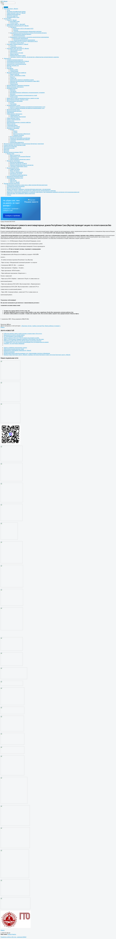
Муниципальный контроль (14, 111)
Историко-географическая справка (16, 11)
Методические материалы (14, 187)
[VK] (10, 401)
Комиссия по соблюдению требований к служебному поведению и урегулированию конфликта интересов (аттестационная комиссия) (43, 192)
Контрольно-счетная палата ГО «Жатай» (18, 25)
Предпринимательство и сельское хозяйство (19, 122)
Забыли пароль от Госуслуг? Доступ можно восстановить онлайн (21, 337)
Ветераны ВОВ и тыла (13, 17)
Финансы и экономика (13, 128)
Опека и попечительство (13, 119)
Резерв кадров (14, 96)
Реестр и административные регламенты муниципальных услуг (27, 108)
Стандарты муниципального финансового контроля (27, 31)
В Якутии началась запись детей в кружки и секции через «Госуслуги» (23, 333)
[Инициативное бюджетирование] (12, 629)
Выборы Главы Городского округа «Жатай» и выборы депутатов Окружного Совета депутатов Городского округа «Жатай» (37, 354)
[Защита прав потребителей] (12, 605)
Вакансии (12, 89)
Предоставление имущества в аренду (20, 159)
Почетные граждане (12, 15)
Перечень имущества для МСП (18, 163)
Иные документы (14, 170)
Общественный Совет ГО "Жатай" (16, 13)
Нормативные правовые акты (15, 177)
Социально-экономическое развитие (20, 139)
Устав (8, 10)
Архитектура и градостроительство (16, 64)
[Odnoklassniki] (10, 422)
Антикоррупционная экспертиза (15, 186)
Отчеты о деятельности (16, 172)
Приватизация (14, 84)
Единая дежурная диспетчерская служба (14, 145)
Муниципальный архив (13, 109)
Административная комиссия (15, 59)
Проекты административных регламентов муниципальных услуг (27, 106)
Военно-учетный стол (13, 65)
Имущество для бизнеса (13, 160)
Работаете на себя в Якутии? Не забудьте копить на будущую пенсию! (22, 340)
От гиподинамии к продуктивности (13, 336)
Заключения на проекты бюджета (22, 34)
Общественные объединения (18, 116)
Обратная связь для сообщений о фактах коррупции (21, 193)
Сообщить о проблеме (12, 215)
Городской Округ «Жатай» (11, 8)
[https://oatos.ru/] (14, 803)
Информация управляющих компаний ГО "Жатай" (17, 350)
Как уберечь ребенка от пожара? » (51, 325)
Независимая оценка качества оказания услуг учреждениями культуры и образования (27, 353)
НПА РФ (12, 179)
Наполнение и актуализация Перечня (20, 156)
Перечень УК (13, 82)
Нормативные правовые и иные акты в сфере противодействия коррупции (27, 185)
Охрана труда (10, 121)
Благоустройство (14, 74)
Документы (13, 27)
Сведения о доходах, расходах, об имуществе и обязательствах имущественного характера (34, 57)
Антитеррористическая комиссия (16, 62)
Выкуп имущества (15, 155)
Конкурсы (6, 149)
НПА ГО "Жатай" (15, 182)
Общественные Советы (13, 118)
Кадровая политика (12, 88)
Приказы (15, 30)
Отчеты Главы (14, 23)
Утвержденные (14, 71)
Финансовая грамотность (17, 142)
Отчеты (12, 102)
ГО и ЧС (9, 67)
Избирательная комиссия (13, 14)
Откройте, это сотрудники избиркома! (14, 343)
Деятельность (13, 51)
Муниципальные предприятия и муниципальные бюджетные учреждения (24, 143)
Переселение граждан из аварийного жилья (22, 79)
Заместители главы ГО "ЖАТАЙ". (16, 24)
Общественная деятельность (14, 114)
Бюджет (12, 129)
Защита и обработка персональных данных (15, 347)
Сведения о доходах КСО (17, 42)
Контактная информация (16, 162)
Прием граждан (14, 54)
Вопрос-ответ (10, 153)
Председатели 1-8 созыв (16, 52)
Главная (6, 7)
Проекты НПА (14, 69)
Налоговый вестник (9, 148)
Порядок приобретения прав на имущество (21, 165)
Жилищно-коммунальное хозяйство (16, 72)
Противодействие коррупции (12, 183)
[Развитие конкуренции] (12, 704)
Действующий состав (16, 50)
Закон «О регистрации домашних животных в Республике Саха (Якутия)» (24, 339)
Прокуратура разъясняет (10, 146)
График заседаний (15, 169)
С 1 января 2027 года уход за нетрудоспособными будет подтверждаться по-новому (26, 342)
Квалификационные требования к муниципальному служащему (27, 92)
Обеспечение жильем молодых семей (14, 349)
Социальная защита (12, 125)
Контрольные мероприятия (20, 38)
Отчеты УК (13, 78)
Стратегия (13, 141)
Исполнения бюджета (19, 35)
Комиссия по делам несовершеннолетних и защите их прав (23, 98)
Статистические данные (13, 126)
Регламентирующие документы (18, 175)
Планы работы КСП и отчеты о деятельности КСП (24, 41)
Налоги (15, 131)
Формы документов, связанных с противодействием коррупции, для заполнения (29, 189)
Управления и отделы (16, 47)
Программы (13, 104)
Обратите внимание (9, 352)
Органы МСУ (7, 18)
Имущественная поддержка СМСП (13, 152)
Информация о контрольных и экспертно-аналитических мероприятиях (29, 37)
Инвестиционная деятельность (15, 87)
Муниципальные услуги (13, 105)
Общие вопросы (14, 158)
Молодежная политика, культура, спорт (17, 99)
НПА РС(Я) (13, 180)
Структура (13, 45)
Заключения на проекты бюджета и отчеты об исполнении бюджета (28, 32)
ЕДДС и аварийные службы (17, 75)
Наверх (3, 327)
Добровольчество (14, 115)
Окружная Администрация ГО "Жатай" (17, 44)
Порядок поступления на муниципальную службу (23, 95)
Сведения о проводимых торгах (18, 166)
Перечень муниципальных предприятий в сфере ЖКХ (24, 81)
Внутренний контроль (16, 136)
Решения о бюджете (18, 135)
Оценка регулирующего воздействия (20, 138)
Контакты (12, 94)
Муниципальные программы (15, 101)
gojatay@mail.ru (12, 934)
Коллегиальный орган (13, 168)
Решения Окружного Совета (17, 55)
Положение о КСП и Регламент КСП (23, 28)
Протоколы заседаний (16, 173)
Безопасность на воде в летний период (14, 335)
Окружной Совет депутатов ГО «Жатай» (18, 48)
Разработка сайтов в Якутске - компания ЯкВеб (13, 937)
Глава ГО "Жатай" (12, 20)
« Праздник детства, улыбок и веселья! (31, 325)
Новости (12, 77)
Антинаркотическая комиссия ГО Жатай (18, 61)
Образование (10, 112)
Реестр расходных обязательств (21, 133)
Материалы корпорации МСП (15, 176)
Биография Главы (15, 21)
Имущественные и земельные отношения (18, 85)
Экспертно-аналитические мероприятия (24, 40)
